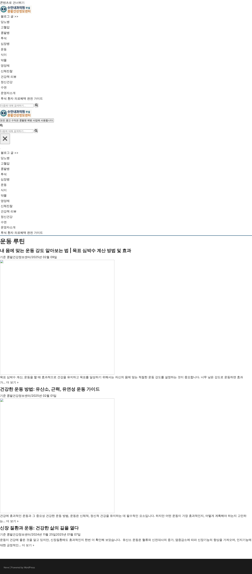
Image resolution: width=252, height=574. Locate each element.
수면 (4, 87)
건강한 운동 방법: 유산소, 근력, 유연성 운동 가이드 (50, 389)
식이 (4, 54)
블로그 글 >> (9, 16)
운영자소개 (8, 93)
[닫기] (5, 139)
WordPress (29, 567)
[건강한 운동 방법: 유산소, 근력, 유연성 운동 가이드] (126, 455)
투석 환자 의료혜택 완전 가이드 (22, 98)
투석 (4, 38)
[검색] (36, 105)
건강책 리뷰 (8, 76)
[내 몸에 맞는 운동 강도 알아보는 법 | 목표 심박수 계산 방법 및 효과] (126, 317)
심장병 (5, 44)
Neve (6, 567)
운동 (4, 49)
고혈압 (5, 27)
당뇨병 (5, 22)
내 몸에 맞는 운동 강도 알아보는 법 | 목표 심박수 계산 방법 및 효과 (65, 250)
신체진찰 (7, 71)
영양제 (5, 65)
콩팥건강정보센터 (18, 257)
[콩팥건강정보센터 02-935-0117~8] (16, 9)
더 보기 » (12, 382)
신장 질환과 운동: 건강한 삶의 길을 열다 (39, 528)
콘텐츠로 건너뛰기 (12, 2)
